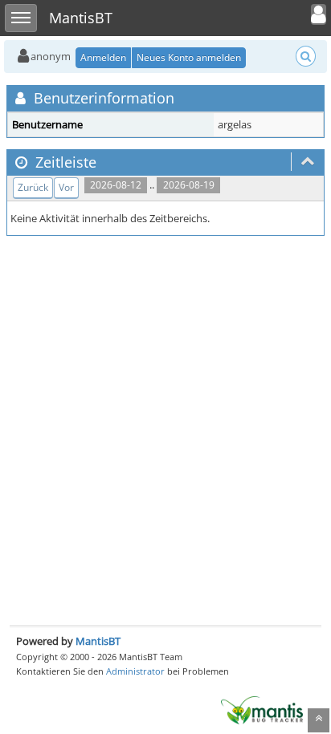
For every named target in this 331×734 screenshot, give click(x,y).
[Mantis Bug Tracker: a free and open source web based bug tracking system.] (262, 709)
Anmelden (103, 57)
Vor (66, 187)
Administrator (135, 671)
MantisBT (98, 641)
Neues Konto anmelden (189, 57)
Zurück (33, 187)
